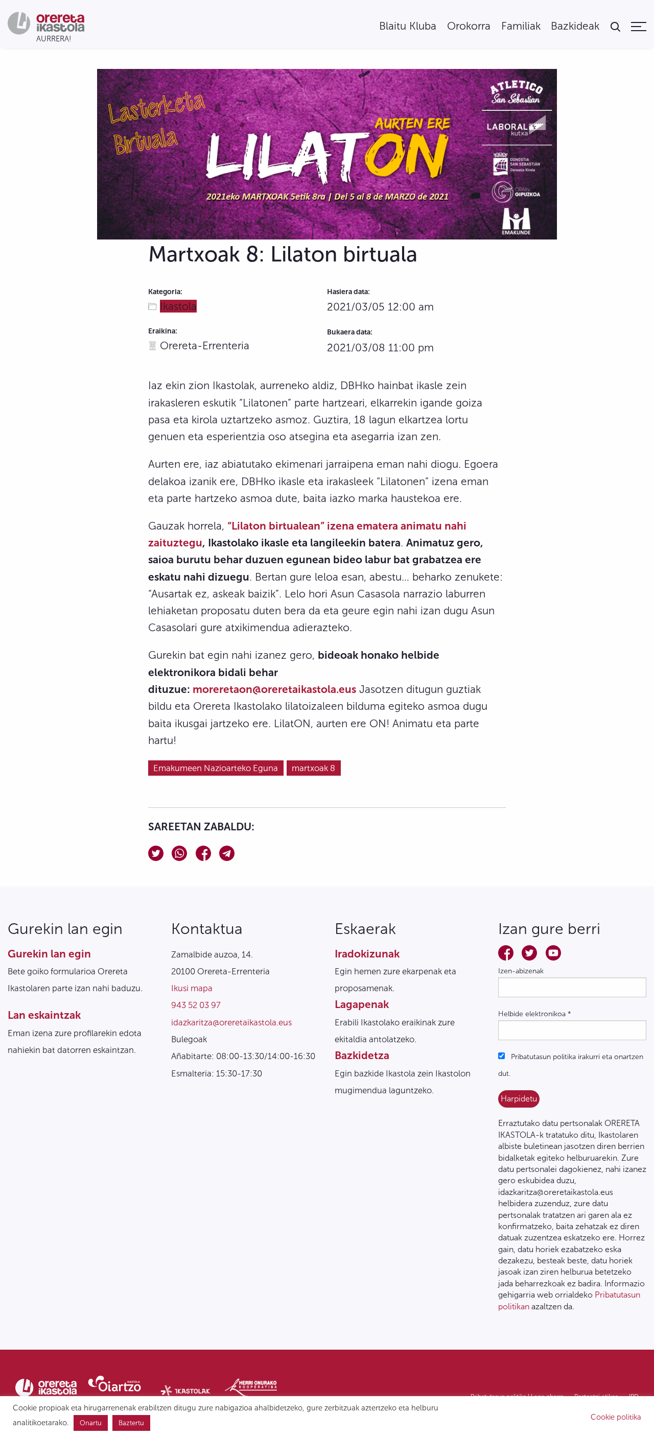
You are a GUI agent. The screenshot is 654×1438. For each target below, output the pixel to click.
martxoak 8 (313, 768)
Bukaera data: (349, 332)
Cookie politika (616, 1417)
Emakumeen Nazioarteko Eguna (215, 768)
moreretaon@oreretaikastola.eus (274, 689)
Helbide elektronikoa (534, 1014)
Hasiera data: (348, 291)
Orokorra (469, 26)
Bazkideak (575, 26)
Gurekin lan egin (49, 953)
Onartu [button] (91, 1423)
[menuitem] (407, 26)
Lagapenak (362, 1004)
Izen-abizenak (521, 971)
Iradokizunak (367, 953)
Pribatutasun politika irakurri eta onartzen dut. (570, 1065)
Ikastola (178, 306)
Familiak (521, 26)
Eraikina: (162, 331)
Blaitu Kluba (407, 26)
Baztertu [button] (131, 1423)
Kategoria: (165, 291)
